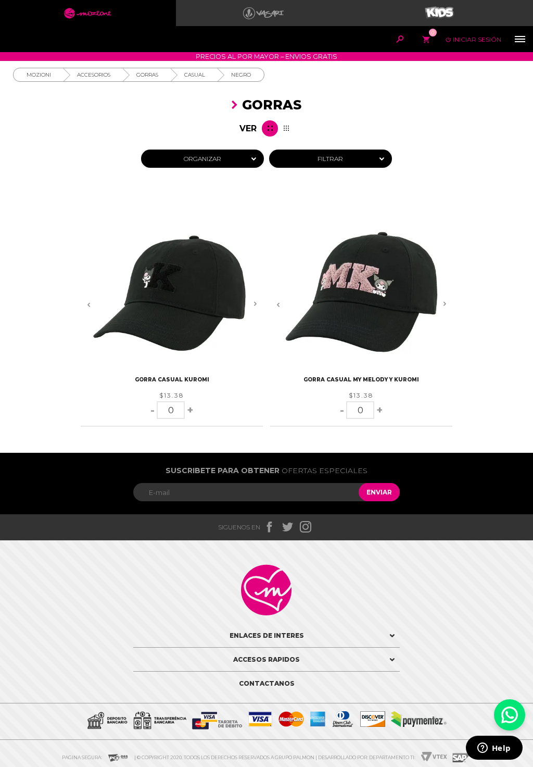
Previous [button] (88, 304)
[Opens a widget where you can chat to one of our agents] (494, 749)
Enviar (379, 492)
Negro (241, 74)
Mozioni (39, 74)
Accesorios (93, 74)
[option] (171, 292)
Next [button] (255, 304)
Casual (194, 74)
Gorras (147, 74)
